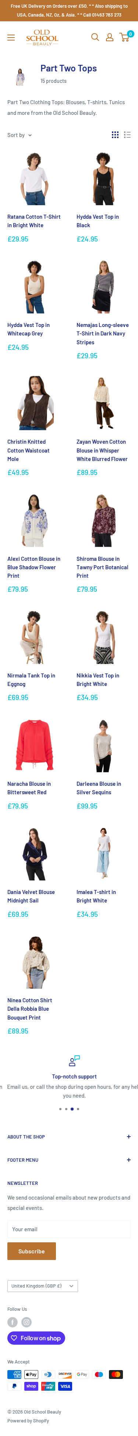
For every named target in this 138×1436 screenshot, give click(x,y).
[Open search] (95, 37)
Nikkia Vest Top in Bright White (98, 679)
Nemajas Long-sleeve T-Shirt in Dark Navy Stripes (103, 333)
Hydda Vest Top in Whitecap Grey (28, 329)
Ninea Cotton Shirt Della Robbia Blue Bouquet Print (29, 1009)
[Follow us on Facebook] (12, 1322)
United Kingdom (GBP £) (36, 1286)
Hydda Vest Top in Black (98, 220)
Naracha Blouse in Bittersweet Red (29, 787)
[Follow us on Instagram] (26, 1322)
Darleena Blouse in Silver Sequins (99, 787)
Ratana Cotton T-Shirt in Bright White (34, 220)
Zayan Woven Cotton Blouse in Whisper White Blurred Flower (102, 450)
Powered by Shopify (28, 1420)
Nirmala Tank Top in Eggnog (31, 679)
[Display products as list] (127, 134)
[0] (124, 37)
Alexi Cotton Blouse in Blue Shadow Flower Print (33, 567)
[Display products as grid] (115, 134)
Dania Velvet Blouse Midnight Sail (31, 896)
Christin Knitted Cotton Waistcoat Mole (28, 450)
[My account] (109, 37)
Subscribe (31, 1250)
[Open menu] (11, 38)
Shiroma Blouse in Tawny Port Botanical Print (102, 567)
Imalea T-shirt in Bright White (96, 896)
